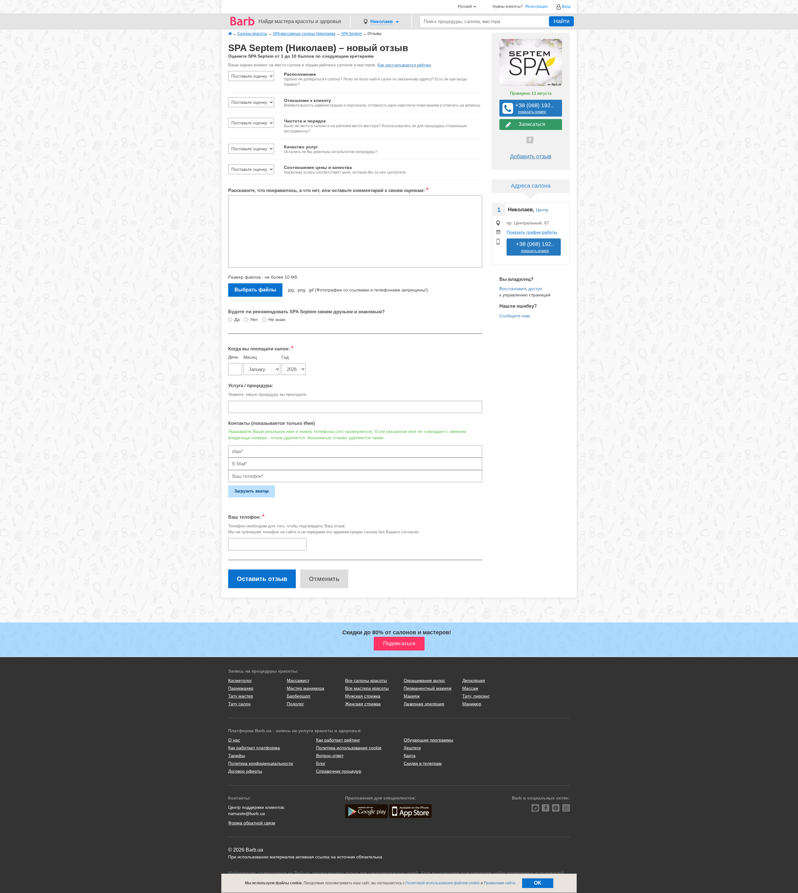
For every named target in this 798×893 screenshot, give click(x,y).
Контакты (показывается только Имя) (271, 423)
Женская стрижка (363, 703)
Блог (320, 763)
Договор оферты (245, 771)
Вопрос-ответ (330, 755)
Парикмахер (240, 688)
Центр (542, 209)
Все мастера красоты (367, 688)
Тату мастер (240, 696)
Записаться (530, 124)
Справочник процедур (338, 771)
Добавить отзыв (530, 156)
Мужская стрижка (362, 696)
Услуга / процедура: (250, 385)
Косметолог (240, 680)
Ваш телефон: (246, 516)
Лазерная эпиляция (424, 703)
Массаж (470, 688)
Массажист (298, 680)
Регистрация (536, 7)
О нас (234, 739)
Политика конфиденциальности (260, 763)
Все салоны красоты (366, 680)
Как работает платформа (254, 747)
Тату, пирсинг (476, 696)
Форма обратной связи (251, 822)
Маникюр (471, 703)
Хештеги (412, 747)
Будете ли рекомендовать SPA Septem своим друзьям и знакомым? (306, 311)
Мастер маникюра (305, 688)
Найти (562, 21)
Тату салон (239, 703)
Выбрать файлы (255, 289)
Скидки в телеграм (423, 763)
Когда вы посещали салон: (261, 348)
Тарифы (236, 755)
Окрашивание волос (424, 680)
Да (237, 319)
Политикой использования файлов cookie (443, 883)
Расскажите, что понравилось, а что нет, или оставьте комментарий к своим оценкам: (328, 189)
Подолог (295, 703)
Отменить (324, 578)
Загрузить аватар (251, 491)
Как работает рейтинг (338, 739)
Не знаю (277, 319)
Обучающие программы (428, 739)
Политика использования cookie (349, 747)
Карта (410, 755)
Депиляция (473, 680)
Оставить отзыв (262, 578)
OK (537, 883)
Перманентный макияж (427, 688)
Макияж (412, 696)
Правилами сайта (499, 883)
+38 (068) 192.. (532, 108)
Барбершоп (298, 696)
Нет (254, 319)
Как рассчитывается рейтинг (404, 65)
